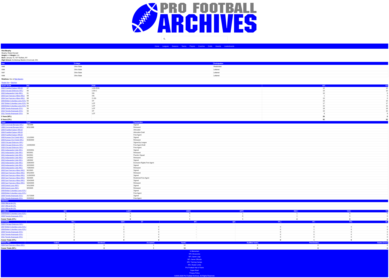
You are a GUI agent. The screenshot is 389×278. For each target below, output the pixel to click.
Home (157, 46)
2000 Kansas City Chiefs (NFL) (12, 137)
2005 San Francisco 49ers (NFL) (13, 180)
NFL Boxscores (194, 254)
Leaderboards (229, 46)
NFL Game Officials (195, 259)
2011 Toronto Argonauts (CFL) (12, 113)
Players (192, 46)
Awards (218, 46)
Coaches (201, 46)
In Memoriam (194, 251)
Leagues (165, 46)
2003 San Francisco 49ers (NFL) (13, 96)
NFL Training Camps (194, 262)
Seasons (175, 46)
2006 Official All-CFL (8, 203)
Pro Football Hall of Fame (194, 267)
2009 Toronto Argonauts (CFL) (12, 108)
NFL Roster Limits (194, 265)
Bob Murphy (19, 79)
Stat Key (14, 82)
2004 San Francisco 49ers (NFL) (13, 98)
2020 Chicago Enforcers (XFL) (12, 91)
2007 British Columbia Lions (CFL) (13, 103)
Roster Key (6, 82)
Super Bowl (194, 270)
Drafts (210, 46)
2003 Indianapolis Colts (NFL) (12, 165)
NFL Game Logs (194, 256)
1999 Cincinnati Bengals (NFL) (12, 125)
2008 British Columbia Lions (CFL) (13, 106)
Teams (184, 46)
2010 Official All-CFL (8, 208)
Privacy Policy (194, 273)
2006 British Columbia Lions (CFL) (13, 101)
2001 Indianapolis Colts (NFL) (12, 150)
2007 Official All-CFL (8, 206)
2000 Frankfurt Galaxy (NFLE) (12, 88)
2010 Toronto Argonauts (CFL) (12, 111)
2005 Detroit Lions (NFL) (10, 185)
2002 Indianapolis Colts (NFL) (12, 93)
